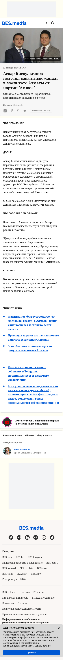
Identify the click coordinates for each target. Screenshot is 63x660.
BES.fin (20, 557)
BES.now (7, 557)
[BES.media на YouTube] (44, 537)
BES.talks (7, 573)
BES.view (36, 573)
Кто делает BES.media (15, 597)
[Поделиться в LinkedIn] (5, 111)
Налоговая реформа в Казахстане (22, 562)
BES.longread (35, 557)
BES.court (52, 562)
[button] (53, 23)
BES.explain (26, 568)
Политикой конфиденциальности (21, 644)
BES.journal (9, 568)
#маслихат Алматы (12, 435)
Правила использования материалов (24, 614)
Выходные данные (43, 597)
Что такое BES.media (32, 592)
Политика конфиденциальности (21, 608)
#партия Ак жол (45, 435)
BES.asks (42, 568)
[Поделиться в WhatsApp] (18, 111)
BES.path (22, 573)
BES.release (9, 592)
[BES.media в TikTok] (52, 537)
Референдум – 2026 (14, 579)
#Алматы (29, 435)
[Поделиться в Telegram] (24, 111)
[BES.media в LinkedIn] (27, 537)
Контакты (8, 603)
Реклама (23, 603)
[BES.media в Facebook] (11, 537)
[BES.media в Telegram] (35, 537)
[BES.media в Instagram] (19, 537)
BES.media (18, 105)
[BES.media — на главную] (14, 23)
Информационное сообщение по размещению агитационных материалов (25, 621)
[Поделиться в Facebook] (12, 111)
